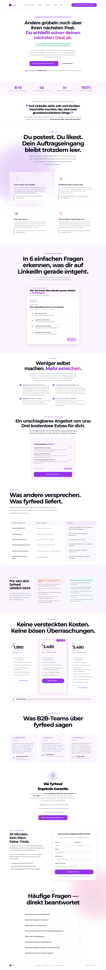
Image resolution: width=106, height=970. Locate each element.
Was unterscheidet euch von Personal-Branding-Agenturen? (52, 931)
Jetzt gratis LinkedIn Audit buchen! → (53, 817)
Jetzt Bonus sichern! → (53, 474)
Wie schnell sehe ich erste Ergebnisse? (52, 914)
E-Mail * (57, 849)
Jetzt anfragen (23, 680)
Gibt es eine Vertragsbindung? (52, 936)
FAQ (61, 5)
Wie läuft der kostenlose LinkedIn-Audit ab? (52, 953)
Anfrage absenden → (74, 872)
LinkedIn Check (29, 5)
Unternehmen (59, 856)
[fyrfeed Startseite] (12, 5)
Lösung (39, 5)
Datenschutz (46, 965)
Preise (55, 5)
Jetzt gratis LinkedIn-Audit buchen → (43, 63)
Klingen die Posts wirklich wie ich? (52, 925)
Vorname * (58, 842)
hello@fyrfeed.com (60, 965)
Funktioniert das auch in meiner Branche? (52, 942)
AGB (52, 965)
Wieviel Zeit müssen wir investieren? (52, 920)
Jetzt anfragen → (53, 681)
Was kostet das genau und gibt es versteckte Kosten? (52, 947)
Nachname (78, 842)
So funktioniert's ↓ (68, 63)
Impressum (38, 965)
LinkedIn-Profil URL (60, 863)
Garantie (47, 5)
